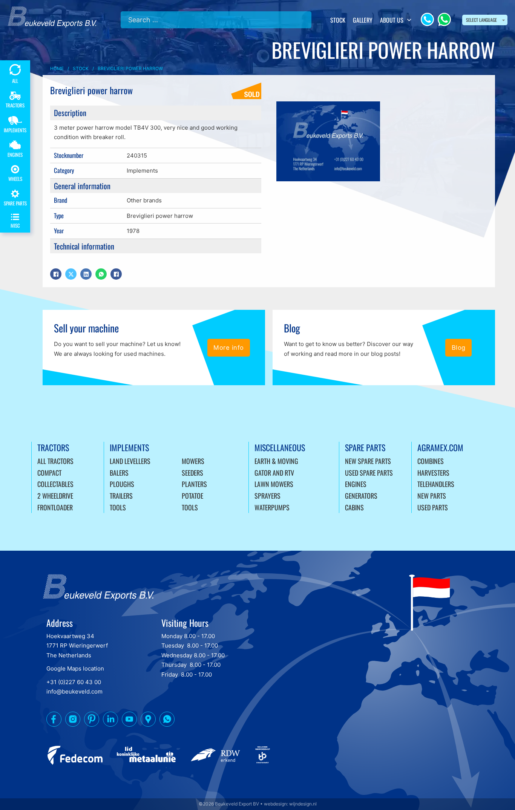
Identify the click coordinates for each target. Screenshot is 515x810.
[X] (71, 274)
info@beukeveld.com (74, 691)
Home (57, 68)
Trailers (121, 496)
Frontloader (55, 507)
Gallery (362, 19)
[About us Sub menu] (409, 20)
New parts (431, 496)
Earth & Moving (276, 461)
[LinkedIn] (86, 274)
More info (228, 347)
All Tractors (55, 461)
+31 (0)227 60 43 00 (73, 682)
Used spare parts (369, 473)
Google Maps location (75, 668)
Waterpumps (272, 507)
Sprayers (267, 496)
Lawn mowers (273, 484)
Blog (459, 347)
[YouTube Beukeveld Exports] (129, 721)
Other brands (144, 200)
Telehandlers (435, 484)
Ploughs (122, 484)
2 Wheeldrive (55, 496)
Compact (49, 473)
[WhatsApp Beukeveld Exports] (167, 721)
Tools (118, 507)
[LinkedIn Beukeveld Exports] (110, 721)
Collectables (55, 484)
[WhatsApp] (444, 19)
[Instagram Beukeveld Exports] (72, 721)
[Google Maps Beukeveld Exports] (148, 721)
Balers (119, 473)
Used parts (432, 507)
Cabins (354, 507)
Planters (194, 484)
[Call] (427, 19)
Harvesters (433, 473)
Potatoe (192, 496)
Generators (361, 496)
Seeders (192, 473)
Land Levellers (130, 461)
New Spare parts (368, 461)
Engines (355, 484)
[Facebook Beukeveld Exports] (53, 721)
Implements (142, 170)
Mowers (193, 461)
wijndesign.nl (303, 804)
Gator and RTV (274, 473)
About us (391, 19)
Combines (430, 461)
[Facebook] (55, 274)
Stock (337, 19)
